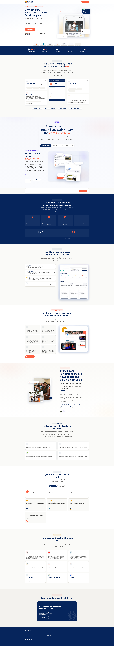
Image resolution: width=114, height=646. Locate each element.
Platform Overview (50, 632)
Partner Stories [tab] (61, 486)
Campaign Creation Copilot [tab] (58, 145)
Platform (49, 1)
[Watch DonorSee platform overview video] (74, 25)
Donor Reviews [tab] (53, 486)
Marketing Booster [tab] (69, 145)
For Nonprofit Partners (65, 633)
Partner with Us (85, 1)
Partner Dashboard (65, 632)
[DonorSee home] (29, 2)
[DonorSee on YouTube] (31, 639)
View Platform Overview (42, 29)
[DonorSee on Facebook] (25, 639)
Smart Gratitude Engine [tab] (46, 145)
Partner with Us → (29, 356)
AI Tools (53, 1)
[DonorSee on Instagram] (29, 639)
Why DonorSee (58, 1)
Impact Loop (49, 635)
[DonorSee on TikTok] (27, 639)
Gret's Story (65, 1)
